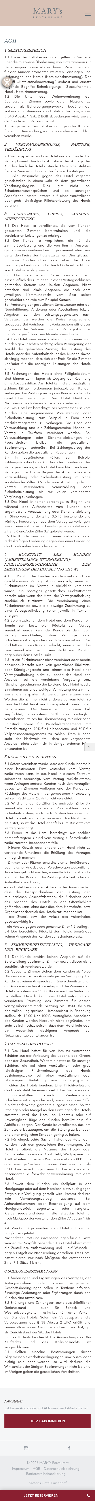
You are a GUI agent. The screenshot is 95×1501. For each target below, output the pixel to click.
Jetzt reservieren (41, 1495)
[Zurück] (90, 747)
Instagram (26, 1448)
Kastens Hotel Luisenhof (47, 1483)
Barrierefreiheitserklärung (46, 1474)
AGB (36, 1468)
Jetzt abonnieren (47, 1421)
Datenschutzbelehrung (62, 1468)
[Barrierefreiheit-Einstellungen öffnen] (7, 82)
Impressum (20, 1468)
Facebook (69, 1448)
